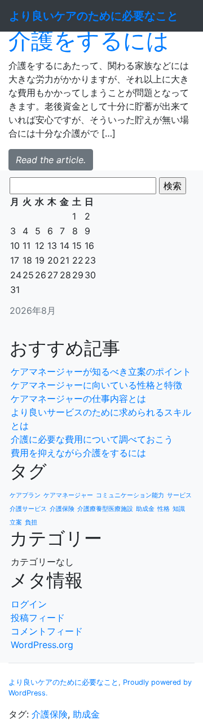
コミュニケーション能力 (130, 495)
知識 (179, 509)
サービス (179, 495)
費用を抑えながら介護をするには (78, 452)
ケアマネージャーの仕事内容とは (78, 398)
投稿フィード (38, 617)
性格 (163, 509)
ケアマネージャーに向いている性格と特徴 (96, 385)
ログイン (29, 604)
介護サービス (28, 509)
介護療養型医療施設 (105, 509)
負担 (31, 522)
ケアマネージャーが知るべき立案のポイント (101, 371)
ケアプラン (25, 495)
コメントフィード (47, 631)
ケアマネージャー (68, 495)
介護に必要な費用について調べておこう (92, 439)
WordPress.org (42, 644)
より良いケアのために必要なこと (63, 682)
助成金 (145, 509)
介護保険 (62, 509)
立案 (16, 522)
